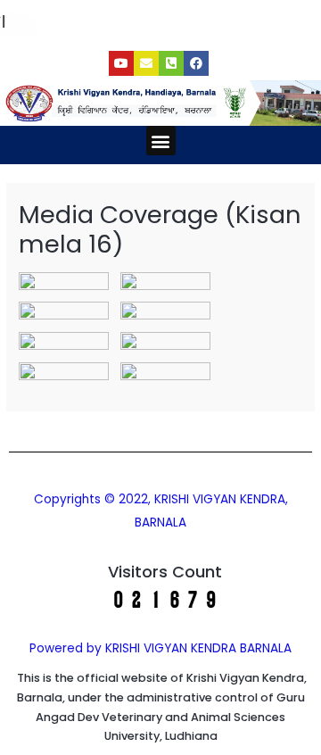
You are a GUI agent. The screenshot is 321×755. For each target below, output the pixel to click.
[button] (161, 140)
